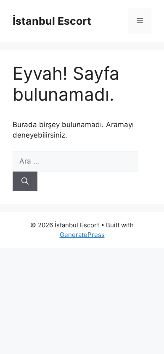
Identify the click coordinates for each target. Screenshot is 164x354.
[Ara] (25, 182)
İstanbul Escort (52, 21)
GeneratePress (82, 235)
